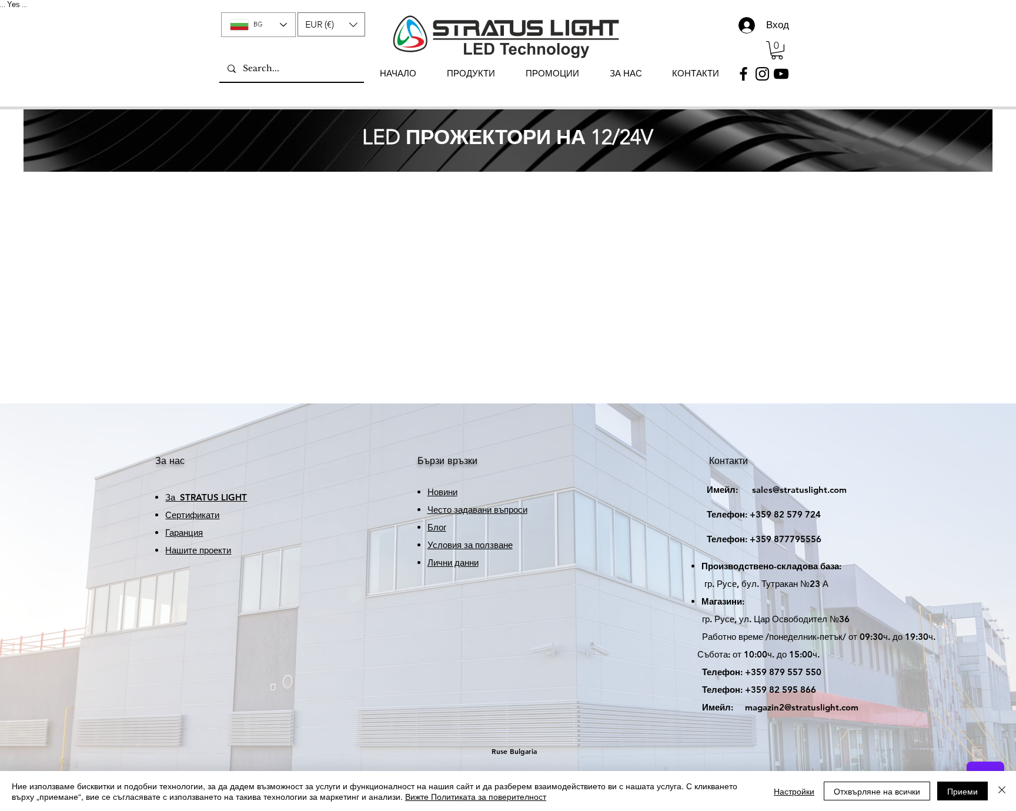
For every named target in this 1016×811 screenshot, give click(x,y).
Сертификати (192, 514)
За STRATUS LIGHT (206, 497)
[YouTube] (781, 74)
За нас (170, 460)
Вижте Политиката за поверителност (475, 796)
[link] (777, 50)
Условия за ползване (470, 544)
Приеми (962, 791)
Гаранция (184, 532)
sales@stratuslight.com (766, 489)
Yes (13, 4)
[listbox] (331, 24)
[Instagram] (762, 74)
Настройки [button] (794, 791)
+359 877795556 (753, 539)
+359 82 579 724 (785, 514)
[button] (331, 24)
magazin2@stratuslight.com (772, 707)
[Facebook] (743, 74)
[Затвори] (1002, 791)
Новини (442, 492)
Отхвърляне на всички (877, 791)
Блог (436, 527)
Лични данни (453, 562)
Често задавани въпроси (477, 509)
